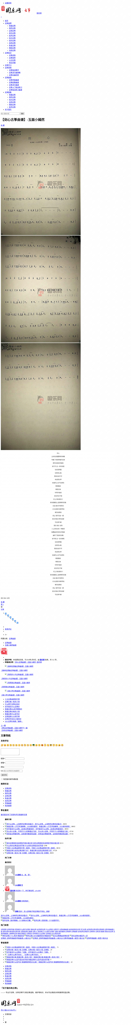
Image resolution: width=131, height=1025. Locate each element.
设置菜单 (8, 3)
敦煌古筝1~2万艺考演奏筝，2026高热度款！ (55, 826)
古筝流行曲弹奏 (14, 72)
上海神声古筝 (12, 933)
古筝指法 (49, 933)
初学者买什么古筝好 (12, 706)
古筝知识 (8, 53)
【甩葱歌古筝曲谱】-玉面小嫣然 (12, 687)
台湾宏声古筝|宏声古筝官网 (95, 929)
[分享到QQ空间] (8, 615)
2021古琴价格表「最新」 (14, 721)
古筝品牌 (8, 23)
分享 (2, 609)
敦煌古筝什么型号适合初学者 (39, 959)
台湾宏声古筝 (41, 929)
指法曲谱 (8, 806)
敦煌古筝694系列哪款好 (13, 709)
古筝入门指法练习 (15, 87)
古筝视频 (8, 68)
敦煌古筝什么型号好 (12, 714)
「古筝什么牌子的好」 (31, 955)
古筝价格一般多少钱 (12, 702)
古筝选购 (12, 55)
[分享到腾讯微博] (13, 619)
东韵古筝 (12, 50)
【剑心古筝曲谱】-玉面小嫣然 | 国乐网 (28, 662)
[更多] (6, 613)
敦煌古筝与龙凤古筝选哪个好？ (41, 850)
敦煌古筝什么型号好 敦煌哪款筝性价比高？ (54, 962)
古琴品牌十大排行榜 (12, 716)
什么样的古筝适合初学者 (34, 845)
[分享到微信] (17, 623)
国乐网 (42, 660)
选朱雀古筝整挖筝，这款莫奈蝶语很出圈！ (53, 834)
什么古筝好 (49, 929)
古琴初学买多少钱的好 (13, 719)
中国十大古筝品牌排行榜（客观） (44, 848)
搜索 (22, 113)
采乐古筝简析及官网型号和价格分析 (46, 843)
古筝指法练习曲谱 (15, 90)
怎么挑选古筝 (56, 933)
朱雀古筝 (12, 45)
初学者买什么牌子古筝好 (22, 929)
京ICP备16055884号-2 (8, 1010)
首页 (6, 21)
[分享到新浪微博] (10, 617)
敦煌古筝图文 (21, 933)
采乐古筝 (12, 33)
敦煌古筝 (12, 26)
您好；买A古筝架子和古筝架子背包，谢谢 (32, 911)
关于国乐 (8, 109)
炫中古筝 (12, 40)
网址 (2, 767)
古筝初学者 (10, 929)
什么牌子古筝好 (49, 931)
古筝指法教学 (14, 70)
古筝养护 (92, 931)
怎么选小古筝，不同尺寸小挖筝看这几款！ (53, 831)
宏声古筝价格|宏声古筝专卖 (11, 931)
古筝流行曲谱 (14, 85)
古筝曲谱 (8, 77)
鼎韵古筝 (12, 48)
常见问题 (12, 63)
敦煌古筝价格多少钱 (12, 711)
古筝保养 (12, 58)
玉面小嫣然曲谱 (10, 645)
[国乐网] (19, 1006)
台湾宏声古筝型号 (83, 931)
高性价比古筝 (108, 931)
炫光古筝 (12, 38)
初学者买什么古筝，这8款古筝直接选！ (50, 829)
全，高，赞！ (23, 875)
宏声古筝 (12, 35)
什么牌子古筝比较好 (12, 704)
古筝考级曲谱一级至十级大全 (74, 938)
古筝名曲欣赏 (14, 75)
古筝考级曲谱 (14, 80)
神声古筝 (12, 28)
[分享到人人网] (15, 621)
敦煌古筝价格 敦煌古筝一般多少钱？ (47, 957)
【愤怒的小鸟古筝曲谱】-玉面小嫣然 (14, 679)
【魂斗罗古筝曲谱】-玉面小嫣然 (12, 695)
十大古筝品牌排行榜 (12, 699)
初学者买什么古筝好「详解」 (39, 952)
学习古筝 (83, 929)
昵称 (3, 758)
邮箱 (3, 763)
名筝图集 (8, 92)
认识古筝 (12, 60)
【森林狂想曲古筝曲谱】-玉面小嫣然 (14, 670)
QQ (2, 771)
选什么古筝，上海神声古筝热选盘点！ (49, 824)
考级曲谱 (8, 803)
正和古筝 (12, 31)
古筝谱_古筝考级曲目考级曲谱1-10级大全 (16, 938)
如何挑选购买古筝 (74, 929)
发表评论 (8, 629)
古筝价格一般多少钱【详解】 (39, 853)
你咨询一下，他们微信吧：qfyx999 (25, 891)
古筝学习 (8, 65)
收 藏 (3, 125)
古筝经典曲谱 (14, 82)
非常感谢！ (22, 901)
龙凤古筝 (12, 43)
